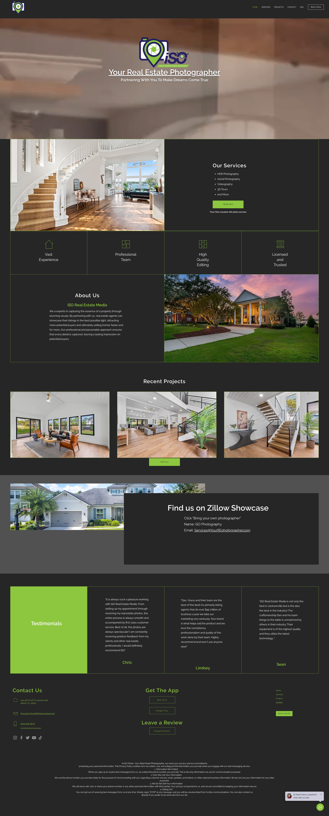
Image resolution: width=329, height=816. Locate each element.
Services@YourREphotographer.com (222, 530)
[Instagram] (15, 737)
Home (278, 690)
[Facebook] (21, 737)
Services (279, 694)
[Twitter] (27, 737)
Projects (279, 698)
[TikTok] (40, 737)
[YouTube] (33, 737)
